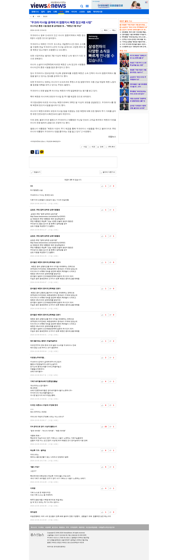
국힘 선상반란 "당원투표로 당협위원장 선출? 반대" (138, 101)
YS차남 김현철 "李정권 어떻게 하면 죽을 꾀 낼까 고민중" (140, 42)
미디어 (74, 12)
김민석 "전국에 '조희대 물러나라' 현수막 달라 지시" (139, 29)
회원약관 (82, 527)
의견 (93, 147)
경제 (49, 12)
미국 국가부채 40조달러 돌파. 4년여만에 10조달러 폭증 (140, 44)
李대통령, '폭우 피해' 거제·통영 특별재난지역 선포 (138, 32)
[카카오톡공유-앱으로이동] (42, 153)
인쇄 (101, 147)
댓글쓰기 (37, 172)
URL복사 (111, 147)
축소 (114, 30)
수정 (50, 203)
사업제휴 (48, 527)
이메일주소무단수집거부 (107, 527)
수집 (85, 147)
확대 (105, 30)
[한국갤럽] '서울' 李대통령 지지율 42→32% (136, 34)
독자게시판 (97, 12)
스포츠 (82, 12)
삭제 (55, 203)
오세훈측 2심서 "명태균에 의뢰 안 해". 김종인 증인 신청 (140, 47)
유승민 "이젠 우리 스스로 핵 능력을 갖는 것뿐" (138, 64)
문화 (67, 12)
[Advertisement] (73, 162)
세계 (61, 12)
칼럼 (89, 12)
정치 (43, 12)
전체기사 (35, 12)
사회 (55, 12)
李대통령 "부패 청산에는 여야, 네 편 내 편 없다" (137, 37)
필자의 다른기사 (109, 172)
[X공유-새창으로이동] (32, 153)
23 (106, 427)
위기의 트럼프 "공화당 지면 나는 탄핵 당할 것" (138, 57)
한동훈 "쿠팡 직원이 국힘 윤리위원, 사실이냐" (137, 25)
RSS (67, 527)
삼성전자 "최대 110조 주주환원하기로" (135, 27)
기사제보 (41, 527)
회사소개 (34, 527)
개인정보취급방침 (91, 527)
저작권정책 (73, 527)
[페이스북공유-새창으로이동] (37, 153)
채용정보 (62, 527)
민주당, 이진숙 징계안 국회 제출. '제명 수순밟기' (137, 39)
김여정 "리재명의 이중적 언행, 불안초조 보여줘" (138, 107)
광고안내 (55, 527)
